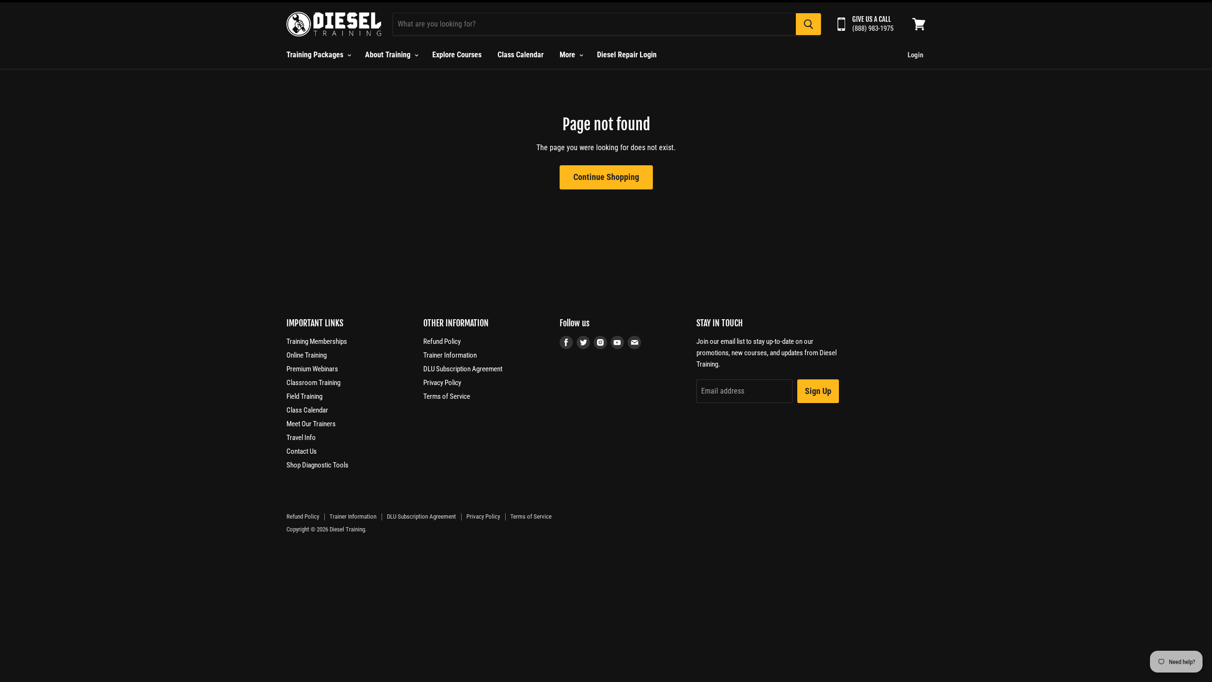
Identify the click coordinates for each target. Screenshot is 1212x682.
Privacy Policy (442, 382)
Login (915, 55)
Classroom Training (313, 382)
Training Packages (315, 54)
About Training (388, 54)
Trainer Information (450, 355)
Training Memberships (316, 341)
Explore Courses (456, 54)
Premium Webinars (312, 369)
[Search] (808, 24)
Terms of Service (446, 396)
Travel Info (301, 437)
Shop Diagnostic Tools (317, 465)
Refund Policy (442, 341)
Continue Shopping (606, 177)
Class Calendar (521, 54)
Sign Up (818, 391)
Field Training (304, 396)
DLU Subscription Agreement (462, 369)
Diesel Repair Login (627, 54)
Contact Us (301, 451)
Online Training (306, 355)
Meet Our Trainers (311, 424)
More (568, 54)
